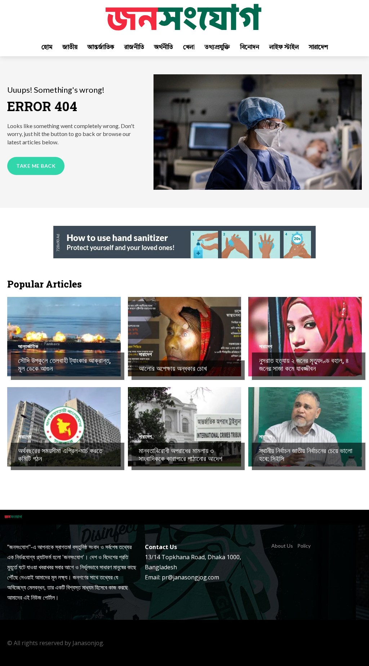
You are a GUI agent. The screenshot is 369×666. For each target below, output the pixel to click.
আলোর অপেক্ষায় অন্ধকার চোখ (173, 368)
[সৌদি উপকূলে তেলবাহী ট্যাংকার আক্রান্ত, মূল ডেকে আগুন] (64, 336)
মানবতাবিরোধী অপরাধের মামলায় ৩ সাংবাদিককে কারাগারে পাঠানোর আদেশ (180, 454)
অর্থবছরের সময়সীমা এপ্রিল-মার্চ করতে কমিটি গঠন (60, 454)
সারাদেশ (145, 354)
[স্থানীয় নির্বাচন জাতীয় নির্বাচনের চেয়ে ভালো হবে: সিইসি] (305, 426)
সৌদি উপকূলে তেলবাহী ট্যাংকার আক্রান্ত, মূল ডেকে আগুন (64, 364)
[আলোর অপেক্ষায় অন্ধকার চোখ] (184, 336)
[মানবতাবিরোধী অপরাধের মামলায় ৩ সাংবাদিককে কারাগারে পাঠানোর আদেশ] (184, 426)
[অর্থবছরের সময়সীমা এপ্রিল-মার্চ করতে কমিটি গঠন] (64, 426)
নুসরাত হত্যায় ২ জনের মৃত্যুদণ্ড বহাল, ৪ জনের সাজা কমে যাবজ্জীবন (304, 364)
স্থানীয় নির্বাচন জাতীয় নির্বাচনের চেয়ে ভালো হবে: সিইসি (305, 454)
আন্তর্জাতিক (28, 346)
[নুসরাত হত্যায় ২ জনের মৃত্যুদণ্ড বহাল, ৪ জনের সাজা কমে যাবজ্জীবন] (305, 336)
